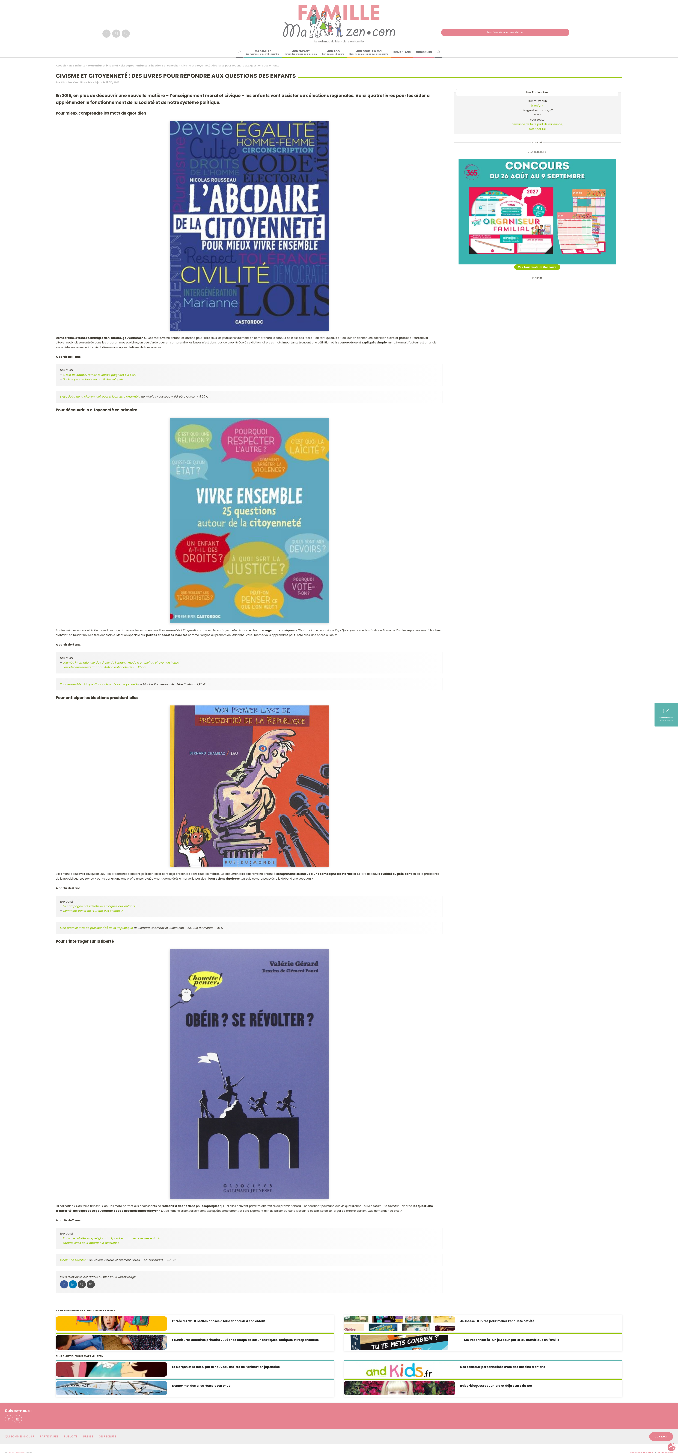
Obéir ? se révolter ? (74, 1260)
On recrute (107, 1436)
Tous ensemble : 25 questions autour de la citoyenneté (99, 684)
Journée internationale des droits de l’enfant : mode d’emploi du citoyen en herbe (121, 663)
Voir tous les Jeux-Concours (537, 267)
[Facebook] (106, 34)
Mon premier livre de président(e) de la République (96, 928)
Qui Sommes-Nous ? (19, 1436)
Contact (661, 1436)
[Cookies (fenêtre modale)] (672, 1447)
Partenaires (49, 1436)
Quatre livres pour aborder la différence (91, 1243)
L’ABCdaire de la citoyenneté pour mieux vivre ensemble (100, 397)
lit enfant (537, 106)
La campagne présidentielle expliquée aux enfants (99, 906)
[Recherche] (126, 34)
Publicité (71, 1436)
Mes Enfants (77, 65)
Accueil (61, 65)
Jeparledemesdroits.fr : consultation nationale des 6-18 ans (105, 667)
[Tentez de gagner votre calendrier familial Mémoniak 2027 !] (537, 211)
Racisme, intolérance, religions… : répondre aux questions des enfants (112, 1238)
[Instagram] (116, 34)
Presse (88, 1436)
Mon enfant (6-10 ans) (103, 65)
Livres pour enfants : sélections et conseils (149, 65)
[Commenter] (82, 1284)
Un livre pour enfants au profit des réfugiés (93, 379)
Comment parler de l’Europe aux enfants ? (93, 911)
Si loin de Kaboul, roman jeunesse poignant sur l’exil (99, 375)
